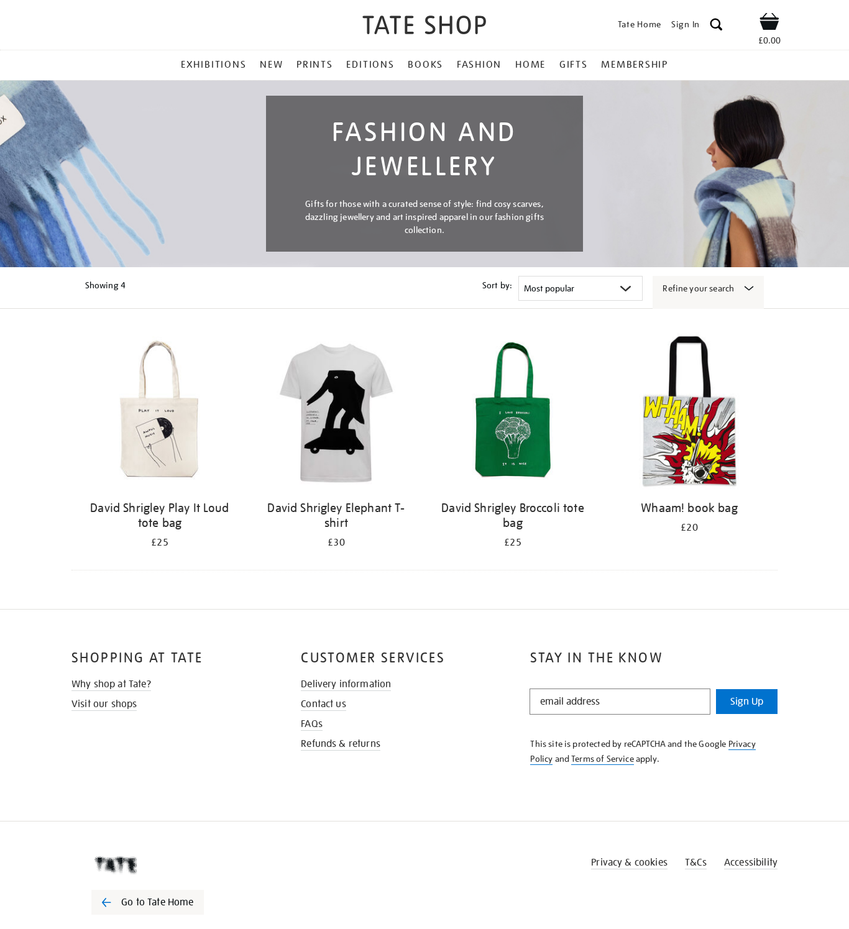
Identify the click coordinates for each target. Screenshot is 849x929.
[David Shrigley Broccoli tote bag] (513, 413)
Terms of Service (602, 758)
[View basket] (769, 23)
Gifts (573, 64)
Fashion (479, 64)
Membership (634, 64)
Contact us (323, 704)
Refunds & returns (340, 744)
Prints (314, 64)
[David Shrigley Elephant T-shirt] (336, 413)
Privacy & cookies (629, 862)
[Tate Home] (169, 865)
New (271, 64)
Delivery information (346, 684)
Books (425, 64)
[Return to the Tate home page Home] (424, 27)
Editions (370, 64)
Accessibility (751, 862)
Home (530, 64)
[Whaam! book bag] (689, 413)
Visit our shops (104, 704)
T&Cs (696, 862)
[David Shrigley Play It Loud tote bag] (160, 413)
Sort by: (497, 285)
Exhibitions (213, 64)
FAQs (312, 724)
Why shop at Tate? (111, 684)
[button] (716, 26)
